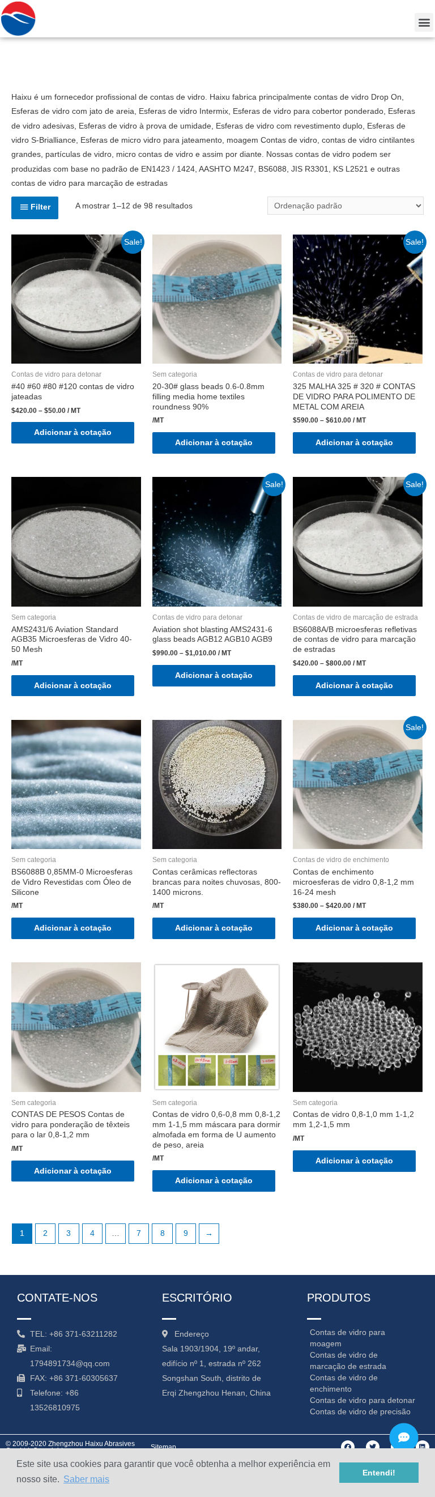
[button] (424, 22)
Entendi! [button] (378, 1472)
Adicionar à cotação (73, 432)
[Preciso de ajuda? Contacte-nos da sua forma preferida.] (404, 1437)
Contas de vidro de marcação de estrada (348, 1360)
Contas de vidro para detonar (362, 1400)
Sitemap (163, 1447)
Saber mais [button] (86, 1479)
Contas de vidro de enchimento (344, 1383)
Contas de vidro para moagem (347, 1338)
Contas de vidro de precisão (360, 1411)
